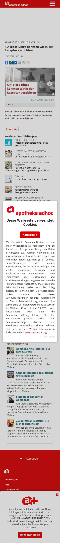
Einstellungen (47, 336)
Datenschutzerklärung (35, 332)
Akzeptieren (30, 234)
